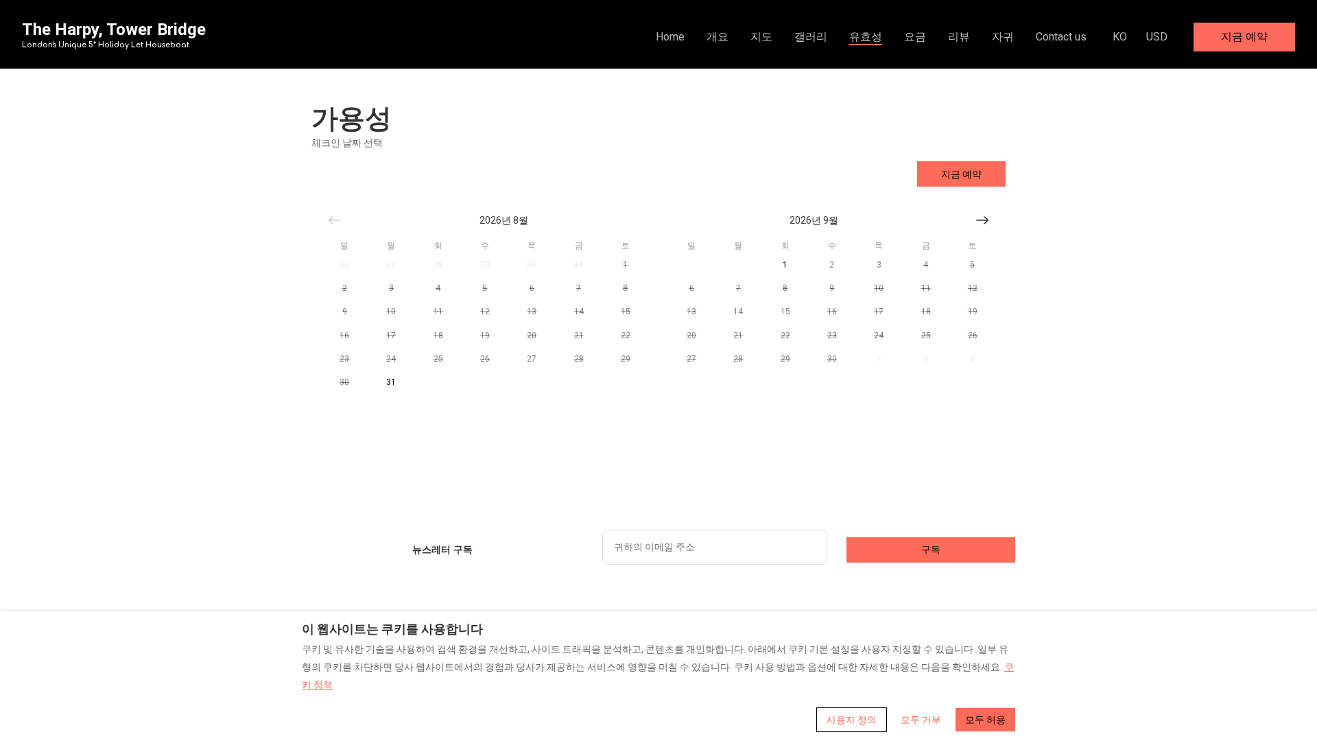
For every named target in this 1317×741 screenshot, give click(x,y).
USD (1156, 36)
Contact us (1061, 36)
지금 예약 (1244, 36)
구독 (930, 549)
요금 (915, 36)
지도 (761, 36)
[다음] (982, 220)
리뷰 (959, 36)
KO (1120, 36)
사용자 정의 (852, 719)
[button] (344, 265)
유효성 (865, 36)
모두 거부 (921, 719)
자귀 (1003, 36)
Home (670, 36)
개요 (717, 36)
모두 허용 (985, 719)
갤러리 (810, 36)
